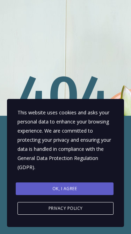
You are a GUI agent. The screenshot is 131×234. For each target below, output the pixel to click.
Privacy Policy (66, 208)
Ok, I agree (64, 189)
